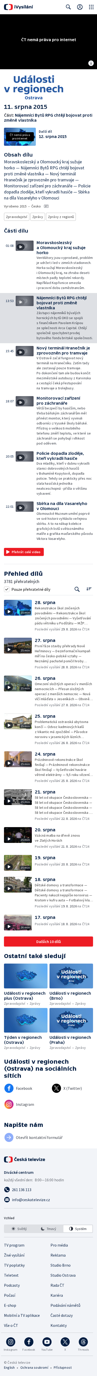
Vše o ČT (11, 1325)
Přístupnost (63, 1367)
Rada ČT (57, 1285)
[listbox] (48, 1228)
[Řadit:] (89, 589)
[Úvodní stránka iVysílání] (18, 7)
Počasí (9, 1295)
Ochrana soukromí (34, 1367)
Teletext (11, 1275)
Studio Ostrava (63, 1275)
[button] (26, 265)
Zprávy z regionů (61, 216)
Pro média (59, 1245)
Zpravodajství (16, 216)
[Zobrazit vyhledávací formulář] (68, 7)
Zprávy (37, 216)
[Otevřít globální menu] (91, 7)
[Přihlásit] (80, 7)
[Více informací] (91, 63)
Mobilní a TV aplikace (22, 1315)
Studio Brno (60, 1265)
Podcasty (12, 1285)
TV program (14, 1245)
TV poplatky (14, 1265)
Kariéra (56, 1295)
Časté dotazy (61, 1315)
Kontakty (58, 1325)
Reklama (58, 1255)
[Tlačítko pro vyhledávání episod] (77, 589)
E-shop (10, 1305)
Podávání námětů (65, 1305)
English (9, 1367)
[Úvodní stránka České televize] (25, 1159)
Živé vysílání (14, 1255)
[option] (19, 1228)
